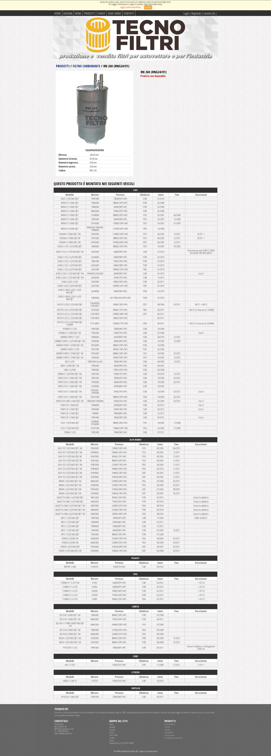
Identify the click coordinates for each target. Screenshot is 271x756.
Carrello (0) (209, 13)
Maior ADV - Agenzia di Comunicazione (144, 751)
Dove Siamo (114, 13)
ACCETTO (148, 7)
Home (57, 13)
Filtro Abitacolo (168, 732)
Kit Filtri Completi (169, 724)
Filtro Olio (167, 730)
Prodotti (89, 13)
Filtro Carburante (86, 66)
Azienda (68, 13)
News (78, 13)
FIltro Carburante (169, 735)
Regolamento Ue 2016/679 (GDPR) (121, 743)
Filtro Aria (167, 727)
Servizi (101, 13)
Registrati (196, 13)
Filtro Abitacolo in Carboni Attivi (173, 738)
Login (186, 13)
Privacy (111, 740)
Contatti (129, 13)
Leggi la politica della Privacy (130, 7)
